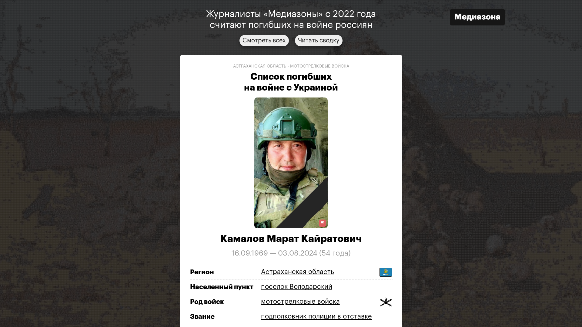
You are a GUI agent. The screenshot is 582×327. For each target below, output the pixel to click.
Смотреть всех (264, 41)
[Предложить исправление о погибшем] (322, 223)
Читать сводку (319, 41)
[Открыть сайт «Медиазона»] (477, 18)
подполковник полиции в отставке (316, 316)
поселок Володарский (296, 286)
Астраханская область (259, 66)
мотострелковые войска (319, 66)
